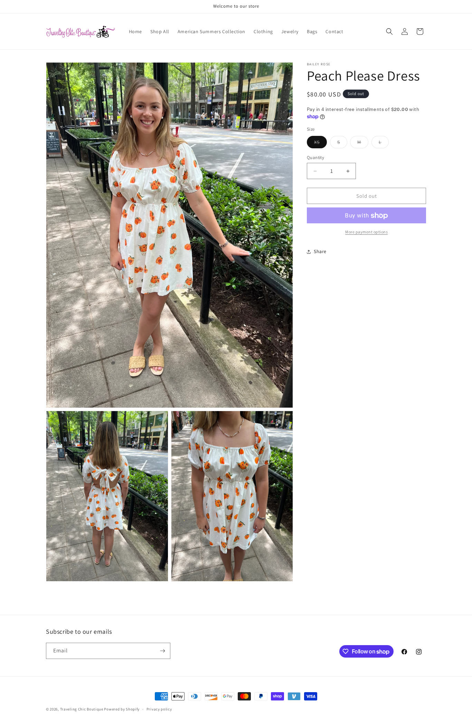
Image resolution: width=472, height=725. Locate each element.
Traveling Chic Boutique (81, 709)
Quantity (315, 157)
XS (320, 143)
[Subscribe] (162, 651)
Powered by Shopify (122, 709)
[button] (389, 31)
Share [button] (320, 251)
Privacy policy (159, 709)
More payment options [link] (366, 232)
